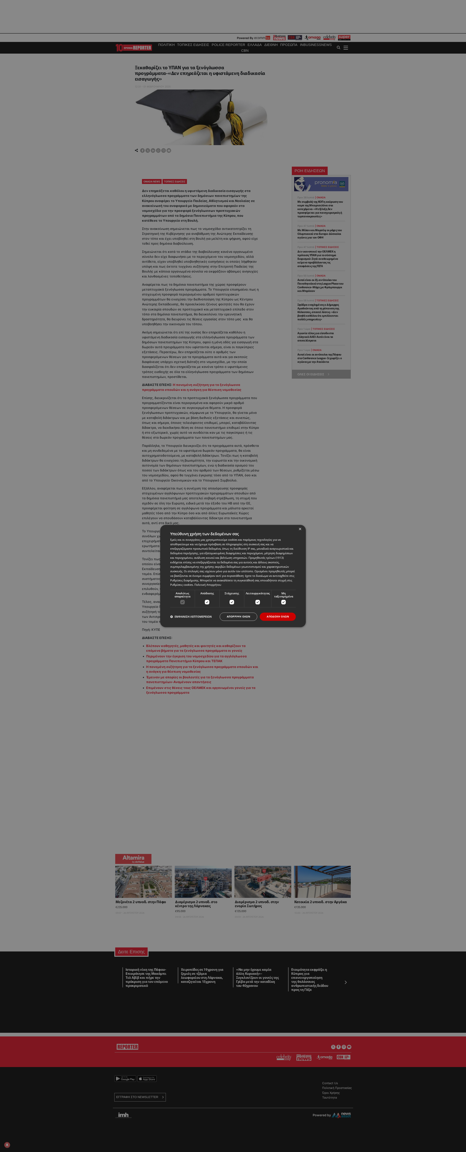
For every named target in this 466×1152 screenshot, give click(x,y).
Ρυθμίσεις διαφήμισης (184, 580)
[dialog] (233, 576)
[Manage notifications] (7, 1145)
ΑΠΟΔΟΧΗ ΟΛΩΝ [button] (278, 616)
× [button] (300, 529)
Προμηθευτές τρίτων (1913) (266, 558)
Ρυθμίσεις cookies (181, 585)
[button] (191, 617)
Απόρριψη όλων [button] (238, 616)
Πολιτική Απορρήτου (207, 585)
